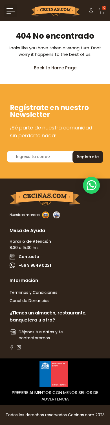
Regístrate (88, 157)
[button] (10, 10)
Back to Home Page (58, 66)
